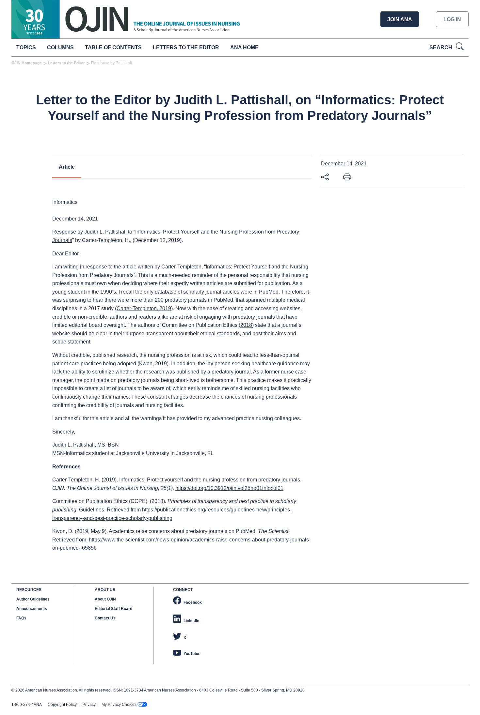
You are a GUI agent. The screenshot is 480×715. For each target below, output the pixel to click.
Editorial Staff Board (113, 608)
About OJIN (105, 599)
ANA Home (244, 47)
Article (67, 167)
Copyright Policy (62, 704)
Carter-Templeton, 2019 (144, 308)
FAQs (21, 618)
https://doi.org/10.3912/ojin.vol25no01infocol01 (229, 488)
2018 (246, 325)
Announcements (31, 608)
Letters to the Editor (186, 47)
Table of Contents (113, 47)
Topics (26, 47)
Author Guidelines (33, 599)
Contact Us (105, 618)
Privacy (89, 704)
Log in (452, 19)
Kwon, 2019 (153, 363)
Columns (60, 47)
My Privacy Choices (119, 704)
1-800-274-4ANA (26, 704)
